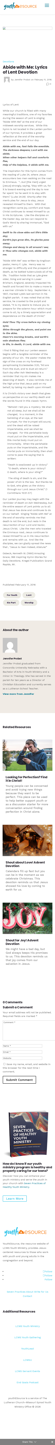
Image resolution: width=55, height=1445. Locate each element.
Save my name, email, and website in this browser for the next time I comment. (26, 1068)
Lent (28, 595)
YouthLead (27, 1348)
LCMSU (27, 1359)
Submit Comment (19, 1080)
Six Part (11, 602)
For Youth (12, 595)
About (29, 1291)
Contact (27, 1296)
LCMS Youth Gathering (27, 1337)
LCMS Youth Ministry (27, 1326)
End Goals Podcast (27, 1382)
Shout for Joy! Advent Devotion (22, 942)
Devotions (8, 61)
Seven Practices (16, 1291)
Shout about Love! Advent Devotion (25, 864)
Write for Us (41, 1291)
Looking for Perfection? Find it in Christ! (26, 779)
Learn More (14, 1198)
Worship (29, 602)
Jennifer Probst (22, 79)
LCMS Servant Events (27, 1371)
